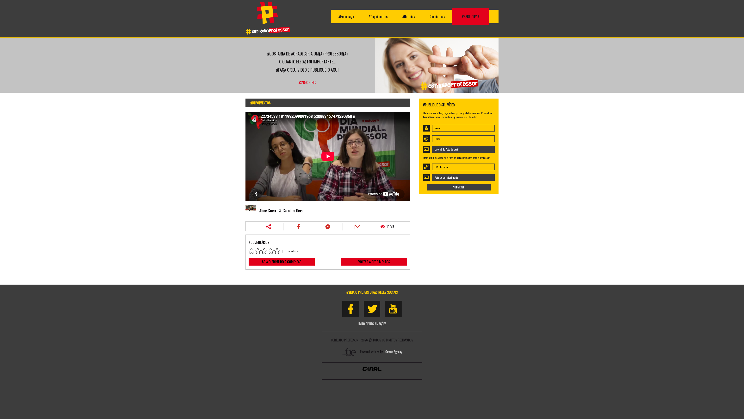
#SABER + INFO (307, 82)
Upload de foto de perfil (447, 149)
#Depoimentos (378, 16)
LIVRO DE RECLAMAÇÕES (372, 323)
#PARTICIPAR (470, 16)
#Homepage (346, 16)
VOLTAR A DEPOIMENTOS (374, 261)
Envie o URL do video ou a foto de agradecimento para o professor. (456, 158)
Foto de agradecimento (446, 177)
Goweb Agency (393, 351)
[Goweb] (349, 351)
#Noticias (408, 16)
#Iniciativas (437, 16)
